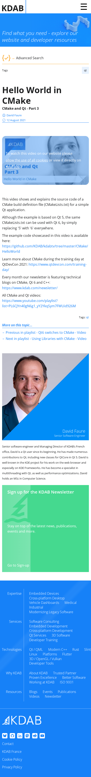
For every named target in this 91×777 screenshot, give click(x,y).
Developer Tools (41, 663)
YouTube (13, 166)
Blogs (33, 691)
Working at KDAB (41, 682)
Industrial (36, 607)
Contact (8, 743)
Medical (71, 602)
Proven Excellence (43, 677)
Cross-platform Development (51, 630)
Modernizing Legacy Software (51, 612)
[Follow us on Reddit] (34, 736)
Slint (87, 649)
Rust (75, 649)
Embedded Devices (44, 593)
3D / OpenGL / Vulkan (45, 658)
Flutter (67, 654)
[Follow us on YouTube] (42, 736)
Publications (67, 691)
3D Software (61, 635)
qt (85, 70)
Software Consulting (44, 621)
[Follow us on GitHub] (12, 736)
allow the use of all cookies (27, 160)
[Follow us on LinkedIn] (19, 736)
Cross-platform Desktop (47, 598)
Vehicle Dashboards (44, 602)
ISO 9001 (67, 682)
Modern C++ (57, 649)
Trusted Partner (64, 673)
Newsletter (53, 696)
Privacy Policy (12, 767)
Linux (33, 654)
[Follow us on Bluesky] (4, 736)
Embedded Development (48, 626)
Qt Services (37, 635)
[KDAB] (14, 6)
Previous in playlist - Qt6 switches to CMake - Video (46, 332)
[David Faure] (45, 396)
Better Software (74, 677)
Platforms (50, 654)
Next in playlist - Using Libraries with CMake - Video (46, 338)
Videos (34, 696)
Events (47, 691)
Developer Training (43, 640)
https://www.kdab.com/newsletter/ (30, 288)
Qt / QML (36, 649)
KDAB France (12, 751)
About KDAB (38, 673)
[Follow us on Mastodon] (27, 736)
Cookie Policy (12, 759)
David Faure (14, 115)
